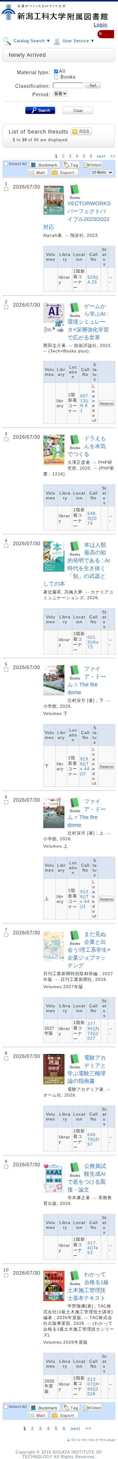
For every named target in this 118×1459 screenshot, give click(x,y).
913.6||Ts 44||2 (85, 766)
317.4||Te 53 (92, 1247)
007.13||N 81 (85, 403)
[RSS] (81, 131)
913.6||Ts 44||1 (85, 899)
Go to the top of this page (93, 1439)
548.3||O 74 (92, 518)
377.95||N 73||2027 (93, 1031)
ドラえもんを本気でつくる (86, 446)
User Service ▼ (78, 41)
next (102, 156)
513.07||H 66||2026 (93, 1386)
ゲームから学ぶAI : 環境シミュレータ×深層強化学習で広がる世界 (88, 322)
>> (113, 156)
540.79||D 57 (93, 1139)
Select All (18, 164)
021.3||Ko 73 (93, 642)
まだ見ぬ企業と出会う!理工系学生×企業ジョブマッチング (88, 949)
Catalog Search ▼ (31, 41)
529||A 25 (93, 279)
